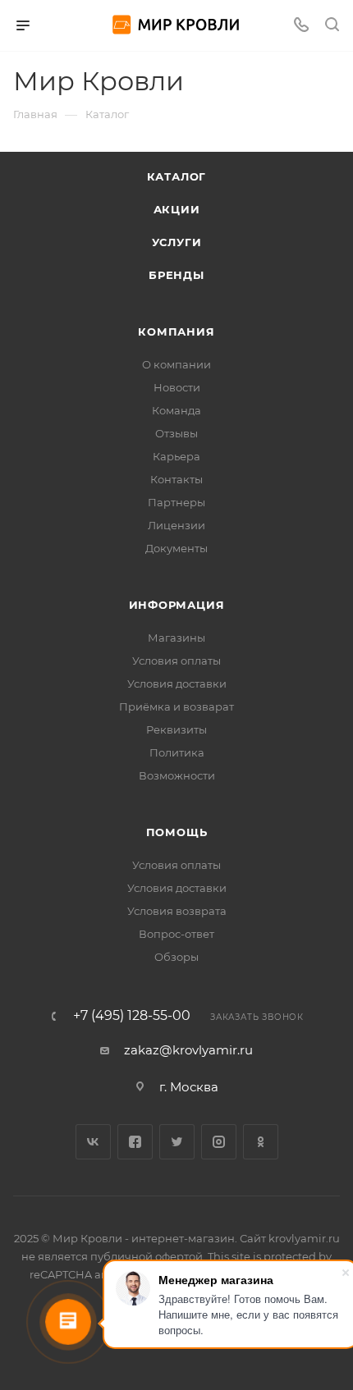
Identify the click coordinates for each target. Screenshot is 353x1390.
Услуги (177, 242)
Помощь (177, 832)
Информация (177, 604)
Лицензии (176, 525)
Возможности (177, 775)
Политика (176, 752)
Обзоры (176, 956)
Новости (177, 387)
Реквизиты (176, 729)
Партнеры (176, 502)
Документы (176, 548)
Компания (176, 331)
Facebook (135, 1141)
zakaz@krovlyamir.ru (188, 1050)
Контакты (176, 479)
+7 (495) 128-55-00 (131, 1015)
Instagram (218, 1141)
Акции (177, 209)
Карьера (176, 456)
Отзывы (176, 433)
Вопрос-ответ (176, 933)
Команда (176, 410)
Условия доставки (177, 683)
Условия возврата (177, 910)
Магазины (176, 637)
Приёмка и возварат (176, 706)
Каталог (177, 176)
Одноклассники (260, 1141)
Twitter (177, 1141)
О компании (176, 364)
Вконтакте (93, 1141)
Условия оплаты (176, 660)
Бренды (176, 274)
